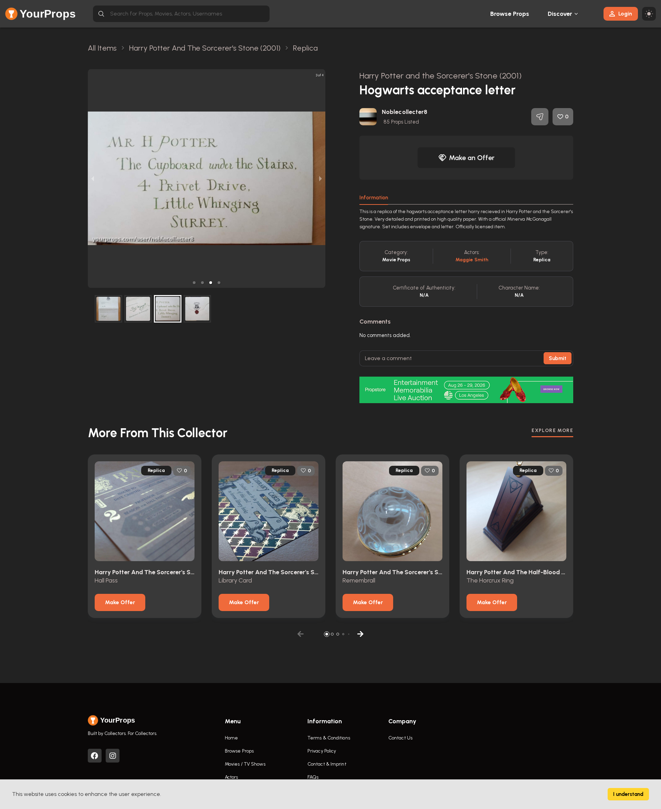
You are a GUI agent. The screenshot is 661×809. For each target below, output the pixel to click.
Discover (560, 14)
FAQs (312, 777)
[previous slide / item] (92, 178)
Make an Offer (471, 158)
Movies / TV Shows (245, 764)
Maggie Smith (471, 260)
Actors (231, 777)
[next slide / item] (320, 178)
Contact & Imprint (326, 764)
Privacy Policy (321, 751)
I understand (628, 794)
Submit (557, 358)
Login (625, 13)
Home (231, 738)
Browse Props (509, 14)
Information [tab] (373, 198)
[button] (194, 282)
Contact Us (400, 738)
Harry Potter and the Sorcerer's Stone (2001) (440, 76)
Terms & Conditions (328, 738)
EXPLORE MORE (552, 430)
